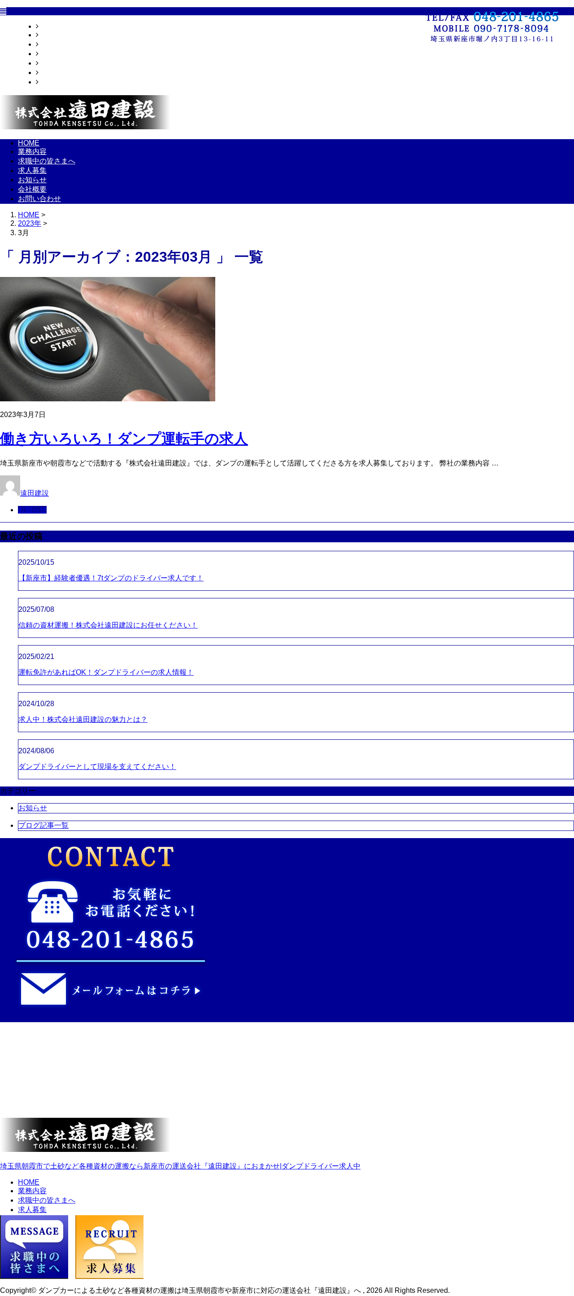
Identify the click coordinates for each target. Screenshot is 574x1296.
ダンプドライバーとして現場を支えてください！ (97, 766)
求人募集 (53, 53)
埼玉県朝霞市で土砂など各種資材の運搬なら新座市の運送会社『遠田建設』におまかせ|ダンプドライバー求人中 (180, 1166)
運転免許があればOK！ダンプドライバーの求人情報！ (106, 672)
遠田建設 (34, 493)
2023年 (29, 223)
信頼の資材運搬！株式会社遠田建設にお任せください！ (108, 625)
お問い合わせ (60, 82)
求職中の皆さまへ (67, 44)
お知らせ (53, 63)
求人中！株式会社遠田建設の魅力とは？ (83, 719)
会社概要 (53, 72)
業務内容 (53, 35)
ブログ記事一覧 (43, 825)
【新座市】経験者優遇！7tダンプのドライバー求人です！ (111, 578)
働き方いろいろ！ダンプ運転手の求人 (124, 439)
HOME (49, 26)
